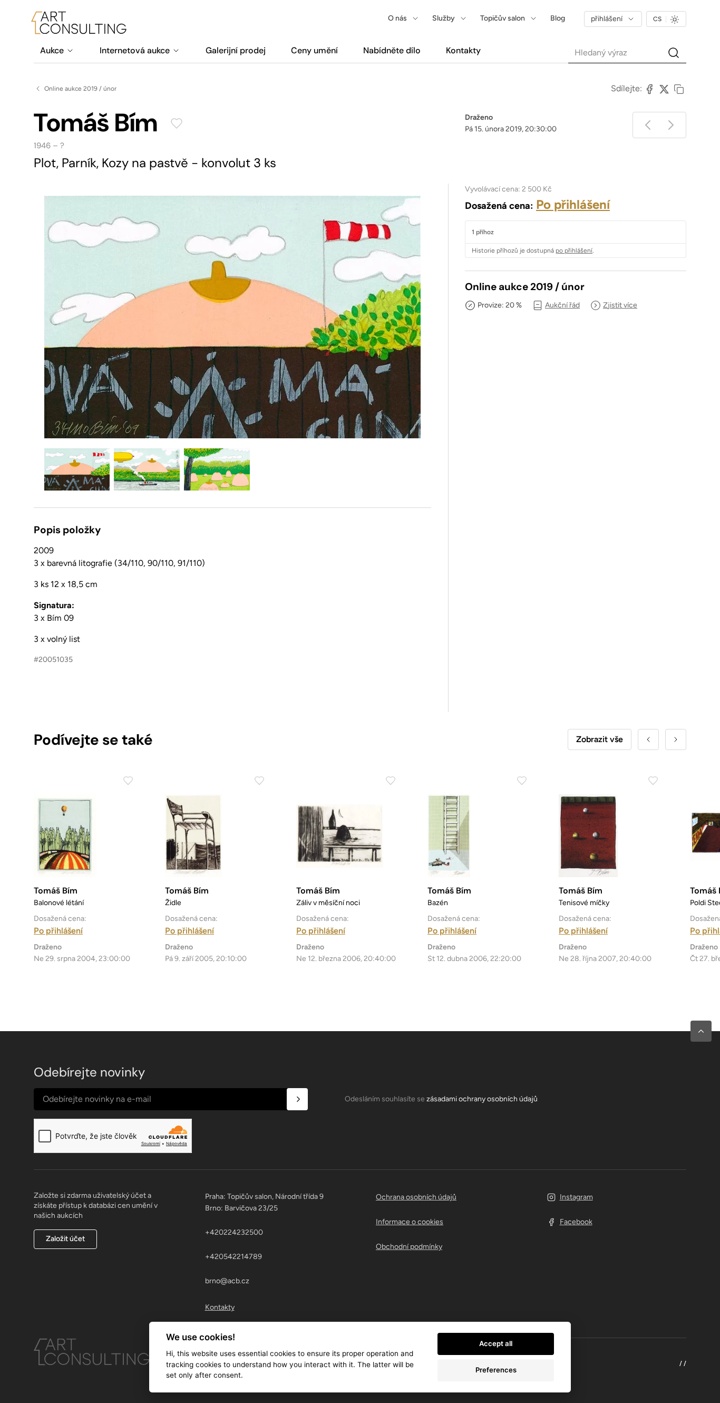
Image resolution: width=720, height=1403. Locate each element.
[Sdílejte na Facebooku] (649, 88)
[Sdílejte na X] (664, 88)
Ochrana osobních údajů (416, 1197)
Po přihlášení (573, 204)
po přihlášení (574, 250)
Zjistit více (620, 305)
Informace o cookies (409, 1221)
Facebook (576, 1221)
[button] (701, 1031)
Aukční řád (562, 305)
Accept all (495, 1343)
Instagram (576, 1197)
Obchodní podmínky (409, 1246)
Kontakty (220, 1307)
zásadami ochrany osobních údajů (482, 1098)
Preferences (496, 1370)
